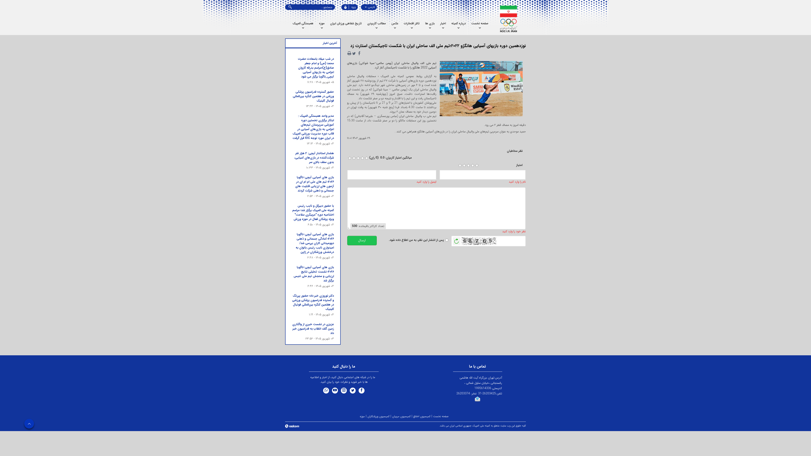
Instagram (344, 391)
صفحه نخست (441, 416)
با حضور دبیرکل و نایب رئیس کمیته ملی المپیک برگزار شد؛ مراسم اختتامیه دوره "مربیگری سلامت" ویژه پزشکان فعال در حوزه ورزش (313, 212)
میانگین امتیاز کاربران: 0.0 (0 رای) (390, 158)
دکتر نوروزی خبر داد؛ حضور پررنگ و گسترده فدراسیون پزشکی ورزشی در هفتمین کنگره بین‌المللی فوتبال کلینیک (313, 302)
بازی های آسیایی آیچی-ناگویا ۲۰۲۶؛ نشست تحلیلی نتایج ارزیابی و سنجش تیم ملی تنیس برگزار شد (314, 274)
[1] (460, 165)
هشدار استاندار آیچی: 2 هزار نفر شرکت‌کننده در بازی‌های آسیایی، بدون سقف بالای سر (314, 157)
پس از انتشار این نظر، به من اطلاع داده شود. (416, 240)
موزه (362, 416)
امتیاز (519, 165)
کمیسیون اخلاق (421, 416)
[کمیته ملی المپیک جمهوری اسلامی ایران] (508, 19)
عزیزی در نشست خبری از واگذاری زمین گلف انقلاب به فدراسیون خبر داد (313, 328)
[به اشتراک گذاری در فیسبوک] (359, 53)
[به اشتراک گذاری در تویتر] (354, 53)
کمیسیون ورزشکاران (378, 416)
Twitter (353, 391)
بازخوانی (456, 240)
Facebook (362, 391)
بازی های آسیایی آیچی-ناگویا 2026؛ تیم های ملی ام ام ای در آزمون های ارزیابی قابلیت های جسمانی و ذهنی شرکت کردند (314, 184)
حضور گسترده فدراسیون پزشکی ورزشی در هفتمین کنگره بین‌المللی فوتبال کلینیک (313, 96)
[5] (477, 165)
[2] (464, 165)
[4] (473, 165)
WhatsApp (326, 391)
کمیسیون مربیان (401, 416)
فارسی (371, 7)
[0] (350, 158)
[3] (468, 165)
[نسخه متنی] (349, 53)
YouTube (335, 391)
